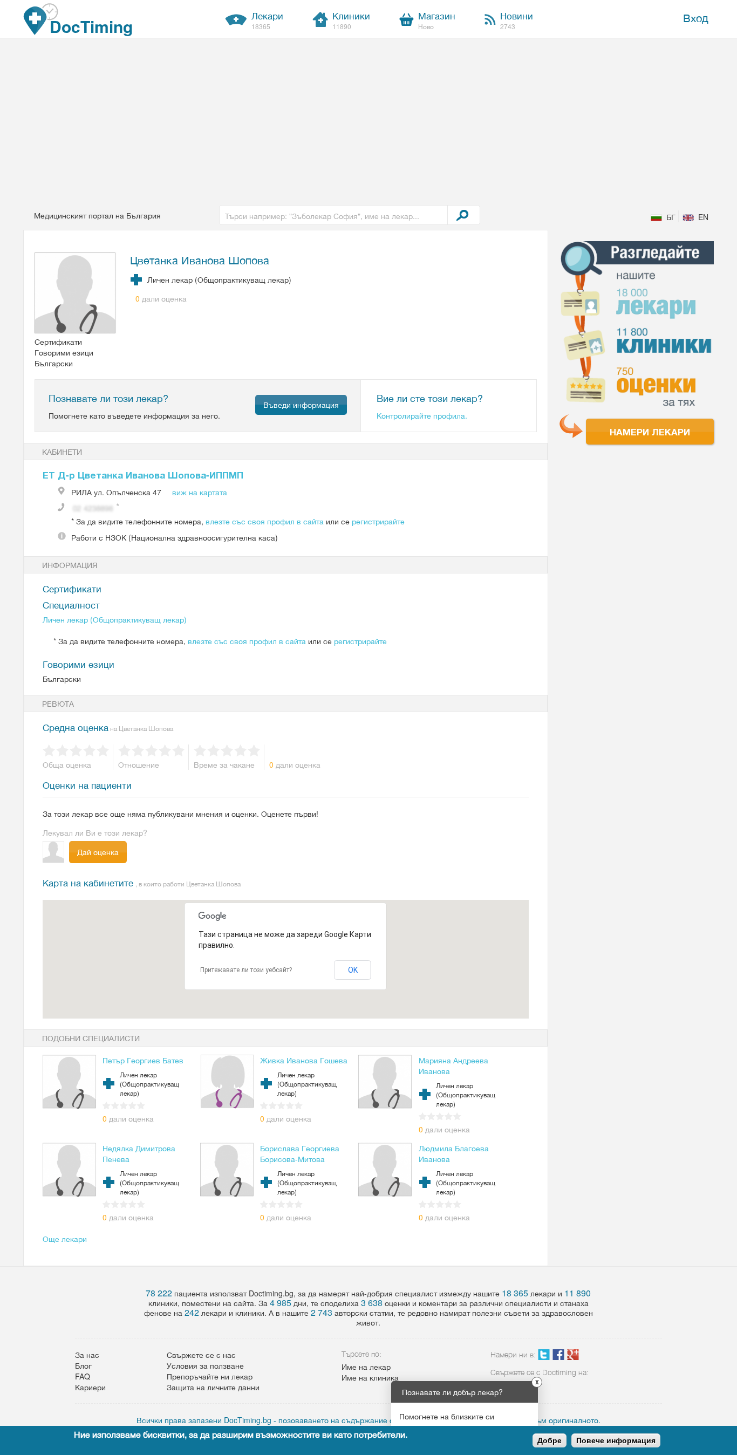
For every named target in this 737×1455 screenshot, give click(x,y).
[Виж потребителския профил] (76, 294)
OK (353, 970)
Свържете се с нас (201, 1354)
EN (703, 216)
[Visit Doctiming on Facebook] (558, 1356)
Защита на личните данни (213, 1387)
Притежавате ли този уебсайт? (246, 970)
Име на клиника (370, 1377)
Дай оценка (98, 851)
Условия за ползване (205, 1365)
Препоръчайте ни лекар (210, 1376)
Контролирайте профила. (422, 415)
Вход (695, 17)
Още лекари (65, 1238)
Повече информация (616, 1440)
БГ (670, 216)
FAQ (82, 1376)
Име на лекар (366, 1366)
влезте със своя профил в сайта (265, 521)
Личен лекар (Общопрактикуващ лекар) (115, 619)
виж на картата (199, 492)
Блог (83, 1365)
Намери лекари (650, 431)
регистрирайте (378, 521)
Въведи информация (301, 404)
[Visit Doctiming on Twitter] (544, 1356)
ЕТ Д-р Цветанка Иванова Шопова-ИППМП (143, 474)
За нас (87, 1354)
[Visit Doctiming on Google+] (573, 1356)
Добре (549, 1440)
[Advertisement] (368, 119)
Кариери (90, 1387)
